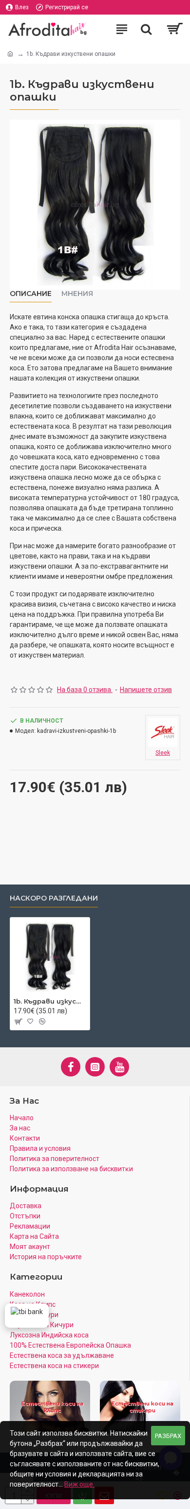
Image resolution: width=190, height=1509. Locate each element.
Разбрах (168, 1436)
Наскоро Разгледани (54, 898)
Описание (31, 294)
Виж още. (79, 1484)
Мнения (77, 294)
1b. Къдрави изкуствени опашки (50, 1001)
